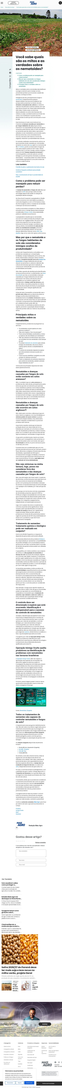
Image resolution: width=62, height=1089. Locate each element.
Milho (19, 1049)
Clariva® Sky (22, 751)
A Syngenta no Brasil (9, 1049)
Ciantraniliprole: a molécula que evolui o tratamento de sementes (11, 925)
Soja (19, 1046)
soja (31, 145)
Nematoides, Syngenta (26, 710)
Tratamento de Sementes (31, 1051)
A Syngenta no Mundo (9, 1051)
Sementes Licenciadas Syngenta (33, 1047)
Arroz (19, 1066)
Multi (17, 812)
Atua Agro (29, 1062)
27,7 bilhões (21, 147)
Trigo (19, 1061)
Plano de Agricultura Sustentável (54, 1051)
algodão (18, 233)
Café (19, 1051)
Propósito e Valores (9, 1054)
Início (2, 7)
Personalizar (10, 1082)
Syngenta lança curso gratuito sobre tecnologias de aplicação (12, 911)
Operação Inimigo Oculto (23, 658)
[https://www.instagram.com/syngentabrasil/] (59, 1062)
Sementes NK (30, 1054)
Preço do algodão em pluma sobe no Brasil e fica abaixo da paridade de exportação (35, 986)
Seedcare (18, 814)
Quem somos (7, 1046)
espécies (26, 632)
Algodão (20, 1054)
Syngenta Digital (31, 1060)
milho (37, 231)
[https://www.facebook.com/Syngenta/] (55, 1062)
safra (17, 766)
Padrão (35, 981)
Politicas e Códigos (8, 1057)
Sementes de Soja (32, 1057)
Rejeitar (20, 1082)
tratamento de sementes (31, 343)
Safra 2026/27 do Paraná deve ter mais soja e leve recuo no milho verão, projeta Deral (19, 970)
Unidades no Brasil (8, 1060)
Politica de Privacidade (48, 1083)
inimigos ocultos (28, 212)
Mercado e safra (15, 982)
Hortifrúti (20, 1064)
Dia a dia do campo (9, 7)
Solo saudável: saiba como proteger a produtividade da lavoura (10, 884)
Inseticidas (30, 1065)
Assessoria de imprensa (44, 1052)
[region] (19, 1077)
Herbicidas (30, 1068)
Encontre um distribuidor (7, 1063)
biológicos (42, 539)
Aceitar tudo (29, 1082)
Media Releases (44, 1047)
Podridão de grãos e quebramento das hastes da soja (30, 167)
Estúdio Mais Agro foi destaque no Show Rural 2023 (11, 898)
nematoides (19, 99)
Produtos (18, 808)
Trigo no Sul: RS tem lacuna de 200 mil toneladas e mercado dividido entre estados (15, 988)
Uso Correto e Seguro (52, 1047)
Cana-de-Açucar (20, 1057)
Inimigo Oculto (19, 810)
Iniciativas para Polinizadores (52, 1055)
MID (24, 191)
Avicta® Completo (24, 749)
